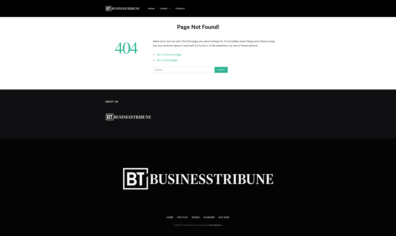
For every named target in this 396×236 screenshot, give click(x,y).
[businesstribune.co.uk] (122, 8)
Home (151, 8)
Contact (180, 8)
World (196, 217)
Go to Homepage (167, 60)
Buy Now (224, 217)
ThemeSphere (215, 225)
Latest (164, 8)
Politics (182, 217)
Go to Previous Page (169, 54)
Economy (209, 217)
